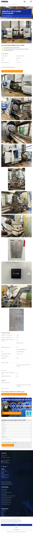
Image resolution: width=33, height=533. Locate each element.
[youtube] (3, 466)
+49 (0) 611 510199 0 (6, 462)
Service (2, 473)
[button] (31, 517)
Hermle (2, 515)
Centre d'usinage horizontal (6, 500)
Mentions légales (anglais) (6, 481)
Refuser (16, 527)
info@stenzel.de (5, 461)
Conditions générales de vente (6, 484)
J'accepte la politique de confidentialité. (10, 442)
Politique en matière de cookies (10, 531)
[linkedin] (5, 466)
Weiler (2, 512)
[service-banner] (16, 397)
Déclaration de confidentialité (18, 531)
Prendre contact (4, 471)
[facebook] (1, 466)
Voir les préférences (16, 529)
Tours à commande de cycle (15, 9)
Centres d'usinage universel (6, 502)
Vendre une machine (5, 477)
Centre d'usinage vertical (5, 504)
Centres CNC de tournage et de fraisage (8, 495)
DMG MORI (3, 510)
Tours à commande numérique (6, 497)
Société (2, 472)
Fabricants (3, 476)
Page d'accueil (4, 9)
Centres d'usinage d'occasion (6, 492)
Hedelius (2, 514)
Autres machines (4, 489)
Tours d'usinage (9, 9)
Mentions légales (24, 531)
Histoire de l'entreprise (5, 474)
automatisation (4, 494)
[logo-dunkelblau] (4, 1)
